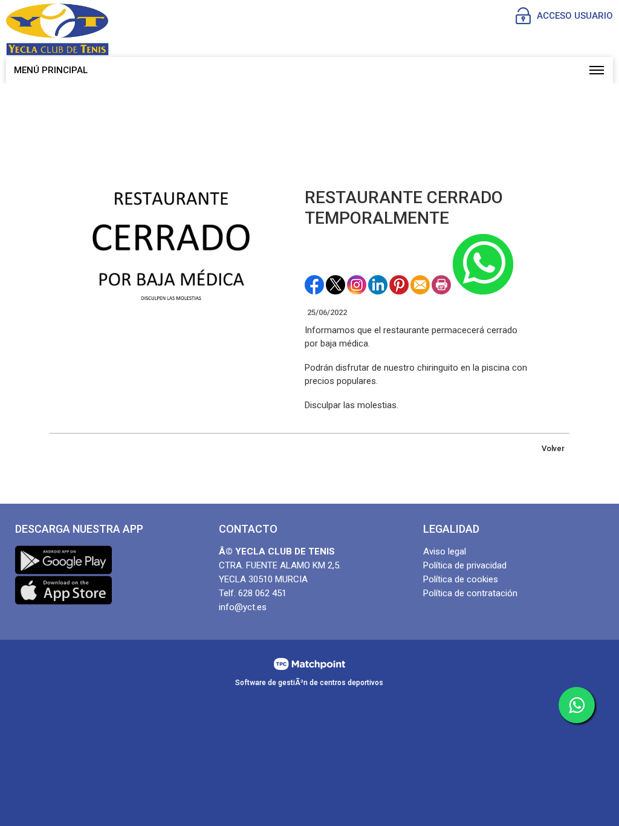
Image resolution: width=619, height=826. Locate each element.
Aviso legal (444, 551)
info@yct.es (243, 607)
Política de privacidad (465, 565)
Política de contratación (470, 593)
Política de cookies (460, 579)
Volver (553, 448)
